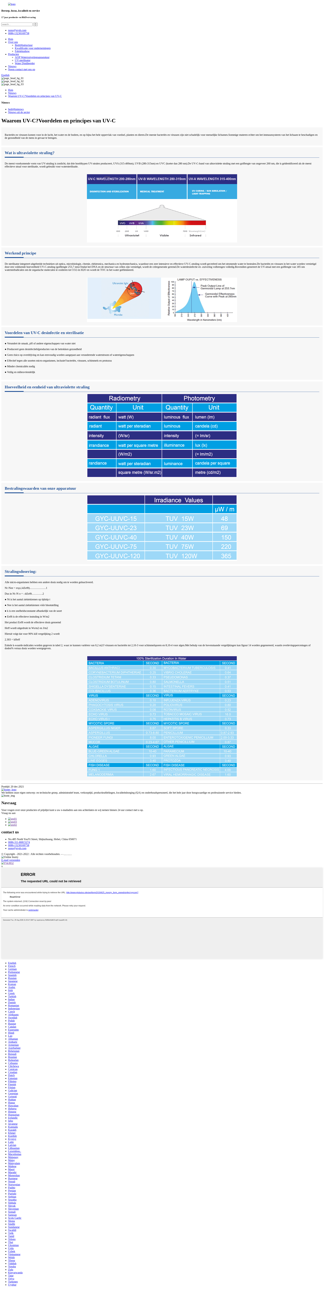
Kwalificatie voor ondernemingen (33, 48)
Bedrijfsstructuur (24, 45)
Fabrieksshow (22, 51)
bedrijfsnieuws (16, 109)
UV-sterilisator (22, 60)
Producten (13, 54)
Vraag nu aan (8, 813)
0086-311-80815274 (19, 842)
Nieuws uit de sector (19, 112)
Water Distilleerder (25, 63)
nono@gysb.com (17, 848)
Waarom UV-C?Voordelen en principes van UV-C (35, 96)
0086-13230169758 (18, 33)
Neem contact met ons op (21, 69)
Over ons (13, 42)
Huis (10, 39)
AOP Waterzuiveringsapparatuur (32, 57)
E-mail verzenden (10, 860)
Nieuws (12, 66)
